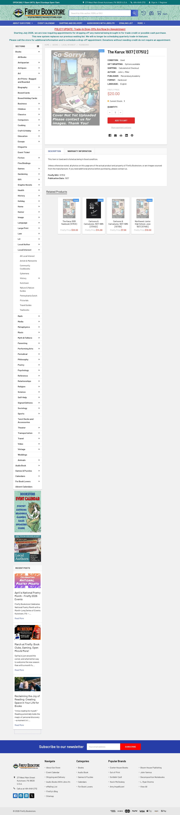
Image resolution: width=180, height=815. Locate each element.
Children (22, 109)
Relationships (24, 381)
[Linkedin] (126, 135)
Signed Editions (25, 402)
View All (143, 786)
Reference (23, 375)
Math (20, 316)
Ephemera (24, 273)
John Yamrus (146, 772)
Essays (21, 141)
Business (22, 103)
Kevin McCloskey (117, 782)
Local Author (24, 244)
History (21, 195)
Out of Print (115, 772)
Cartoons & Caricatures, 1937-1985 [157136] (118, 224)
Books (18, 51)
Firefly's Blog (52, 791)
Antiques (22, 68)
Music (20, 332)
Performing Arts (25, 348)
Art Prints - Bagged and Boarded (27, 80)
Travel (21, 438)
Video (20, 444)
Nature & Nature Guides (27, 289)
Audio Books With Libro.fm (101, 23)
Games (21, 168)
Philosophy (23, 359)
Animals (22, 460)
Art (19, 73)
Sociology (22, 408)
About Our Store (22, 23)
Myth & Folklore (25, 337)
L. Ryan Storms (147, 782)
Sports (21, 413)
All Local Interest (27, 256)
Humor (21, 212)
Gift (19, 179)
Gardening (23, 174)
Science (22, 392)
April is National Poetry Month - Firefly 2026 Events (27, 596)
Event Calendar (46, 23)
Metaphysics (24, 327)
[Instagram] (20, 795)
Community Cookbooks (25, 267)
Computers (23, 119)
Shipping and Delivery (70, 23)
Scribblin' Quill (116, 777)
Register (163, 2)
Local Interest (24, 249)
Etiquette (22, 147)
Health (21, 190)
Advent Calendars (23, 486)
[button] (27, 511)
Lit (19, 239)
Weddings (22, 454)
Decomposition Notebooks (152, 777)
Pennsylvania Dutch (28, 295)
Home (20, 206)
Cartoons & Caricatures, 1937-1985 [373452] (93, 224)
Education (23, 136)
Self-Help (22, 397)
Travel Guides (25, 305)
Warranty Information (79, 151)
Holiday (21, 201)
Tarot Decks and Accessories (25, 420)
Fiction (21, 157)
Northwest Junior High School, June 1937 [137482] (142, 224)
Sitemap (50, 796)
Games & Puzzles (23, 470)
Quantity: (113, 107)
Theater (22, 427)
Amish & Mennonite (28, 260)
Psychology (23, 370)
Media (20, 321)
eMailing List (126, 23)
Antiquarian (23, 62)
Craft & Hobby (24, 130)
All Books (22, 57)
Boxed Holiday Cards (27, 98)
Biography (22, 87)
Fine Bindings (24, 163)
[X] (32, 795)
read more (19, 618)
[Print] (121, 135)
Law (20, 233)
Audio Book (20, 465)
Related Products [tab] (56, 191)
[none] (75, 87)
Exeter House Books (119, 767)
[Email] (115, 135)
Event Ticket (24, 152)
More (140, 23)
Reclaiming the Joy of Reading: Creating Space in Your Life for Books (27, 700)
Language (22, 222)
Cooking (21, 125)
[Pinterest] (132, 135)
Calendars (20, 476)
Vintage (21, 449)
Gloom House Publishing (151, 767)
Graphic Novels (25, 184)
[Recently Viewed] (144, 13)
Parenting (22, 343)
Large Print (23, 228)
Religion (21, 386)
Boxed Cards (24, 92)
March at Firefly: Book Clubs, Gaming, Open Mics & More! (27, 647)
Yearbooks (24, 310)
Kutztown (24, 283)
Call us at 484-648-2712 (27, 788)
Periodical (22, 354)
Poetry (21, 365)
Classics (22, 114)
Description (54, 151)
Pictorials (24, 300)
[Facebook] (110, 135)
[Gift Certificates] (152, 13)
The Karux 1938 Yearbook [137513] (69, 222)
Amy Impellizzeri (117, 786)
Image (21, 217)
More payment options (121, 127)
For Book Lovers (23, 481)
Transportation (25, 433)
